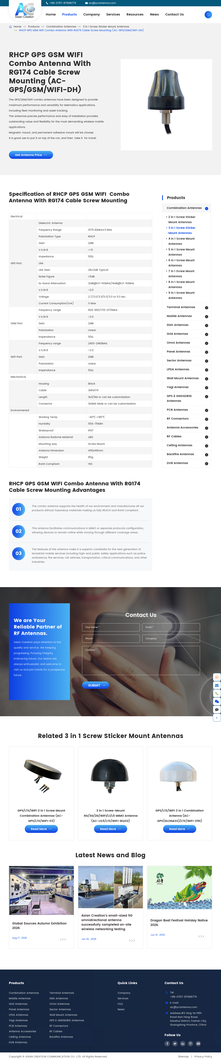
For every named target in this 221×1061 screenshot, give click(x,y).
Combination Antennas (61, 27)
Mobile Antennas (179, 316)
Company (91, 14)
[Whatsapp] (217, 677)
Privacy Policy (203, 1057)
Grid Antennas (177, 334)
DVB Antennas (177, 463)
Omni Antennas (178, 342)
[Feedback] (217, 709)
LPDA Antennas (178, 369)
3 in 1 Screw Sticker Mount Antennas (106, 27)
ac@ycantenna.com (102, 3)
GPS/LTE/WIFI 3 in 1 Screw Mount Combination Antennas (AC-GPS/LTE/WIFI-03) (41, 815)
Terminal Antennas (181, 307)
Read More (41, 829)
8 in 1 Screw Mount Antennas (181, 285)
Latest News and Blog (110, 855)
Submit (96, 685)
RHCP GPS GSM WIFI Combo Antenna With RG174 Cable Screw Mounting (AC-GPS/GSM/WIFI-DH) (81, 30)
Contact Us (174, 14)
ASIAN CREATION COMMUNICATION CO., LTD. (53, 1057)
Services (113, 14)
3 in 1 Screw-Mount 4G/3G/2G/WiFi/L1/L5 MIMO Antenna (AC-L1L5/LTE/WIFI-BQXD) (111, 815)
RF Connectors (178, 418)
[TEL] (217, 693)
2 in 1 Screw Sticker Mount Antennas (181, 220)
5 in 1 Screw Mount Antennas (181, 252)
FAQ (120, 1004)
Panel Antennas (178, 351)
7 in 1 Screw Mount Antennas (181, 274)
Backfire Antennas (180, 454)
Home (51, 14)
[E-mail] (217, 685)
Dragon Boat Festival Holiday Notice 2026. (179, 922)
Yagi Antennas (178, 387)
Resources (135, 14)
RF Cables (174, 436)
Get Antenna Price (31, 155)
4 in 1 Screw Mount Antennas (181, 241)
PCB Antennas (177, 409)
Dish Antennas (177, 325)
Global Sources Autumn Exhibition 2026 (39, 925)
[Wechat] (217, 701)
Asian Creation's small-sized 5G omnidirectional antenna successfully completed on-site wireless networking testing (107, 922)
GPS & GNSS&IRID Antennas (179, 398)
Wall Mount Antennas (183, 378)
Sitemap (183, 1057)
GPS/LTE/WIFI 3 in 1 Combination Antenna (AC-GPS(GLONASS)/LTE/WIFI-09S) (179, 815)
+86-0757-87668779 (62, 3)
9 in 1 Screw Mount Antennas (181, 295)
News (154, 14)
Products (69, 14)
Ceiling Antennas (179, 445)
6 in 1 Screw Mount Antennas (181, 263)
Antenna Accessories (182, 427)
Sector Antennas (179, 360)
